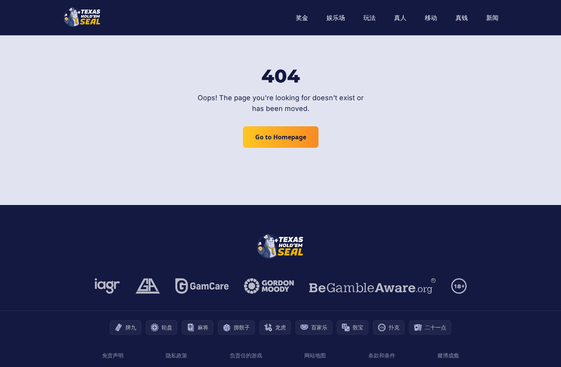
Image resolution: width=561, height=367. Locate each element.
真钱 (461, 17)
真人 (400, 17)
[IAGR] (107, 286)
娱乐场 (336, 17)
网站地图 (315, 355)
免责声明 (113, 355)
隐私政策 (176, 355)
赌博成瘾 (448, 355)
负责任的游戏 (246, 355)
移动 (431, 17)
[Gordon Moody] (269, 286)
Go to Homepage (280, 137)
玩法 (369, 17)
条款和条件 (381, 355)
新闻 (492, 17)
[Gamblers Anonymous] (147, 286)
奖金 (302, 17)
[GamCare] (202, 286)
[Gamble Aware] (372, 286)
